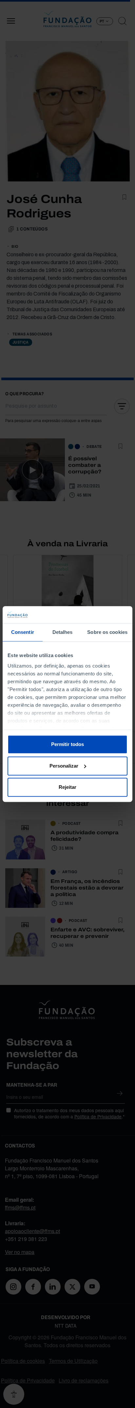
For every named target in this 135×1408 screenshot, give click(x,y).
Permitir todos (67, 744)
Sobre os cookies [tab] (107, 632)
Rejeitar (67, 787)
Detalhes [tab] (62, 632)
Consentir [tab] (22, 632)
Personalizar (63, 766)
